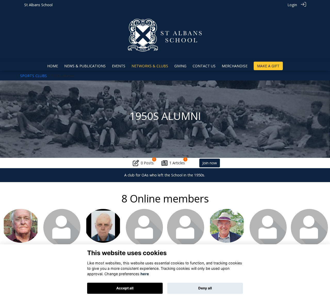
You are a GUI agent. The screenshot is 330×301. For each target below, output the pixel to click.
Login (292, 4)
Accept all (125, 288)
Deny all (205, 288)
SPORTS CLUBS (33, 75)
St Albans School (38, 4)
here (145, 274)
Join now (209, 162)
